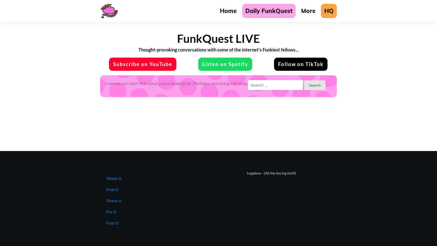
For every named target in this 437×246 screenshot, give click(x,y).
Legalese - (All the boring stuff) (271, 173)
